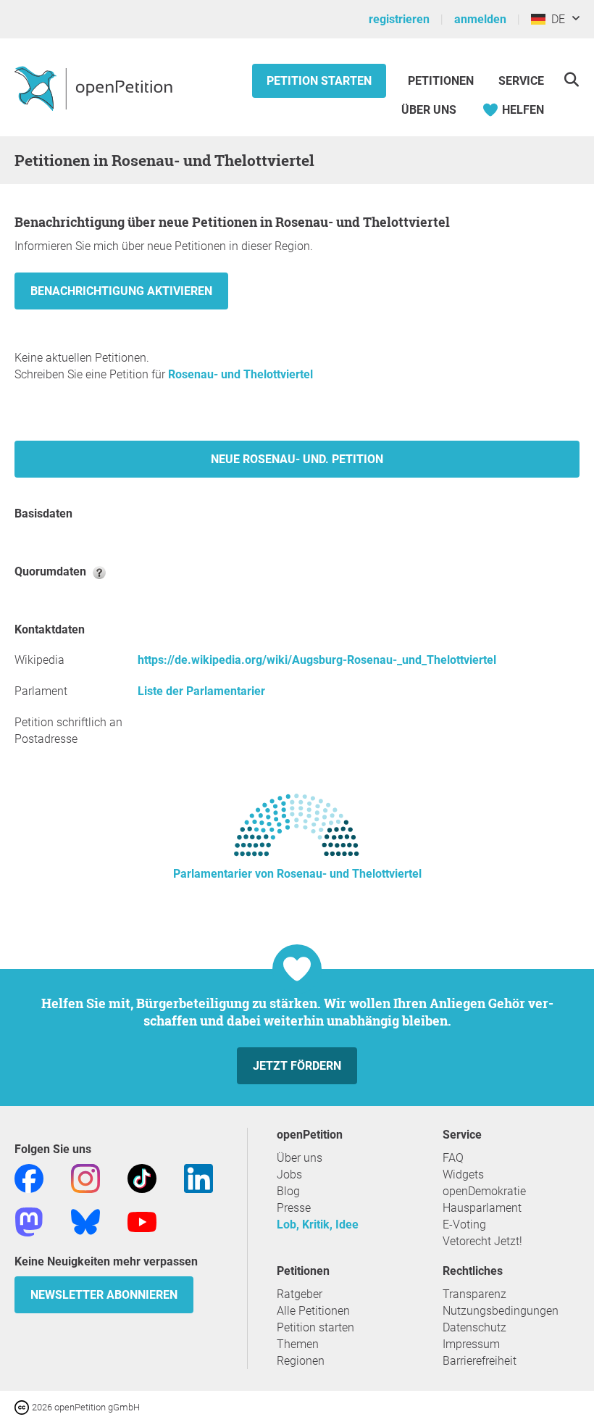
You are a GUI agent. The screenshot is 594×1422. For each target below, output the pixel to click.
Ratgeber (299, 1294)
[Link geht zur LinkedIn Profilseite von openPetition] (198, 1177)
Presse (294, 1208)
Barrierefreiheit (479, 1361)
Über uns (299, 1158)
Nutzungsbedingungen (501, 1311)
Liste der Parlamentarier (201, 691)
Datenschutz (474, 1327)
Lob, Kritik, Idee (318, 1224)
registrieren (399, 19)
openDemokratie (484, 1191)
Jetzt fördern (297, 1066)
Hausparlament (482, 1208)
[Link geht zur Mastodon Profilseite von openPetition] (28, 1221)
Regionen (301, 1361)
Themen (298, 1344)
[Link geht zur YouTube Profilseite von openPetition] (141, 1221)
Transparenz (474, 1294)
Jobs (289, 1174)
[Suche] (571, 79)
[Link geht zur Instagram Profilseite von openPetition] (85, 1177)
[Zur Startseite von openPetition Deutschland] (95, 88)
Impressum (471, 1344)
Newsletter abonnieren (103, 1295)
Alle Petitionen (313, 1311)
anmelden (480, 19)
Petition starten (319, 81)
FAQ (453, 1158)
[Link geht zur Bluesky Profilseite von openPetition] (85, 1221)
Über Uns (428, 110)
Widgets (463, 1174)
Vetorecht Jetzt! (482, 1241)
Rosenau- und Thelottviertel (240, 374)
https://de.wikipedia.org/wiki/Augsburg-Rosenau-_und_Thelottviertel (317, 660)
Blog (288, 1191)
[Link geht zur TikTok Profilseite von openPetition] (141, 1177)
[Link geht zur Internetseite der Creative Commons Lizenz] (23, 1406)
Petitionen (442, 81)
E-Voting (464, 1224)
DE (555, 19)
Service (521, 81)
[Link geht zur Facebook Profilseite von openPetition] (28, 1177)
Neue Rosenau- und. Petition (297, 459)
